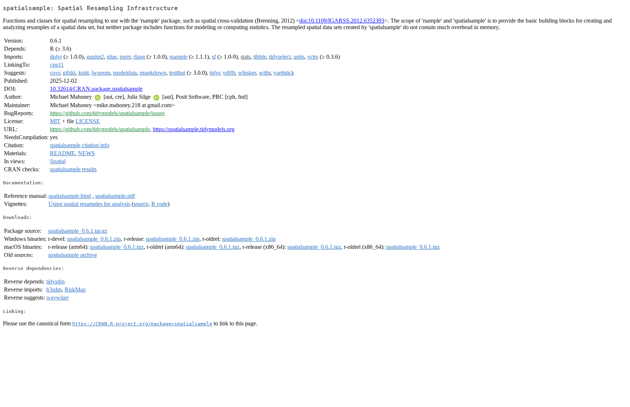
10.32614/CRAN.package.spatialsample (96, 89)
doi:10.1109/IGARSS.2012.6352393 (341, 20)
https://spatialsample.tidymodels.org (193, 129)
